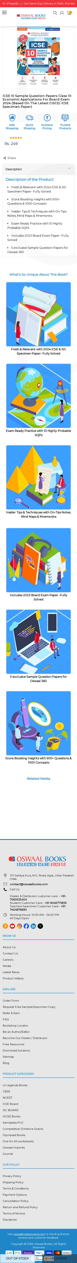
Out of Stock (17, 1258)
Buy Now (59, 1258)
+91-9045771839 (56, 903)
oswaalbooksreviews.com (29, 1234)
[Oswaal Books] (32, 16)
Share (12, 158)
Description (14, 169)
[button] (55, 13)
